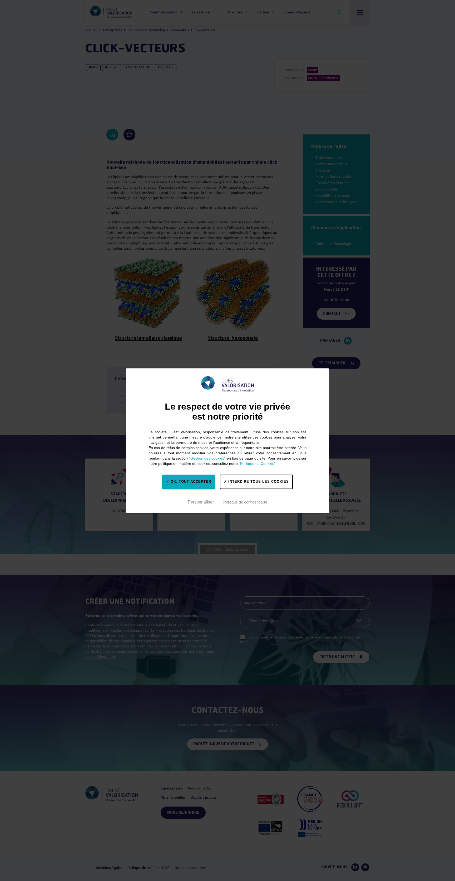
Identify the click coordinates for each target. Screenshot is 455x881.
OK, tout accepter (190, 482)
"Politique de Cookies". (257, 463)
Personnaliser (201, 502)
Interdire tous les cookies (258, 482)
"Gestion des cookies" (207, 458)
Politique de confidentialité (245, 502)
